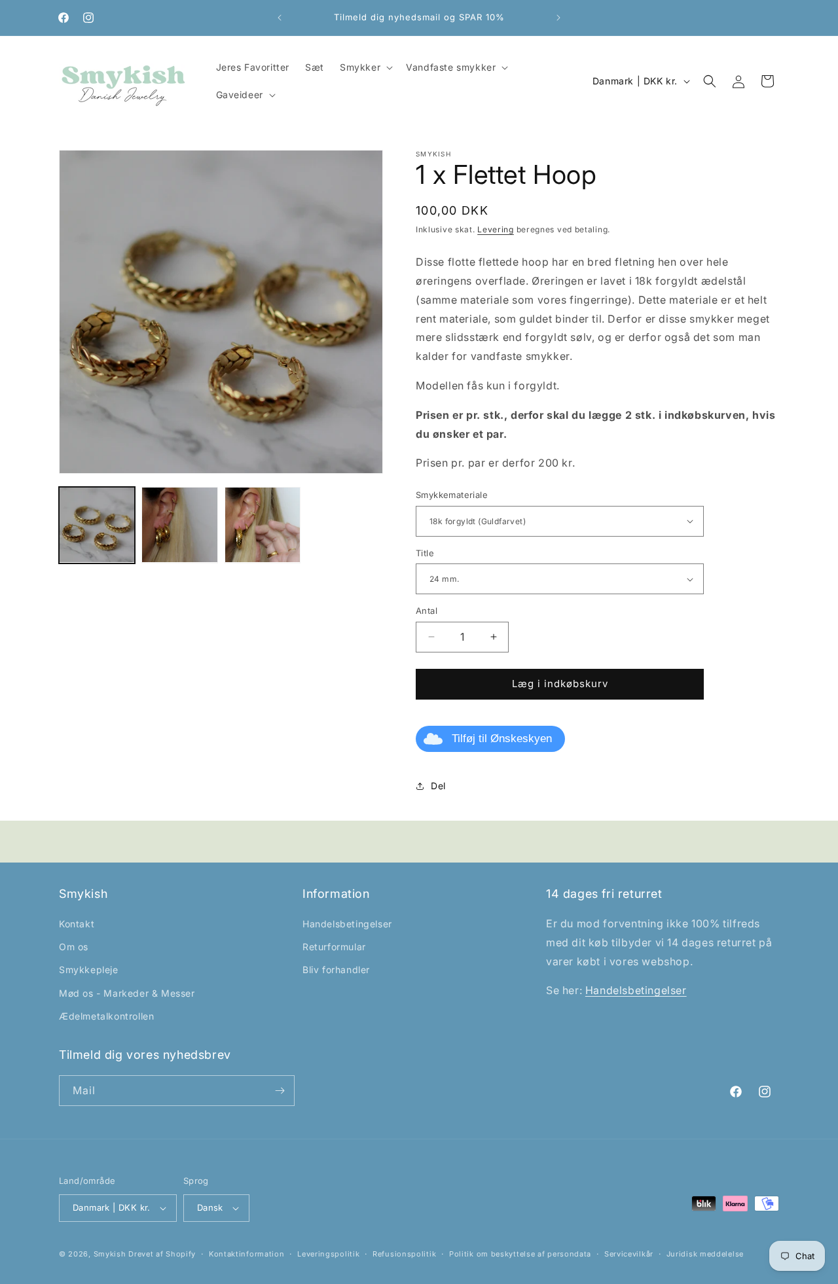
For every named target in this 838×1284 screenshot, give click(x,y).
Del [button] (438, 785)
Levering (495, 229)
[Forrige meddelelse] (279, 17)
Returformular (334, 946)
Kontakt (76, 923)
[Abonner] (279, 1090)
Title (425, 553)
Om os (73, 946)
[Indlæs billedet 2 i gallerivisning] (179, 525)
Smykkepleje (88, 969)
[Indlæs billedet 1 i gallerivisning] (97, 525)
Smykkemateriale (452, 495)
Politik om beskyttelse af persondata (520, 1253)
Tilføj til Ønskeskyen (502, 738)
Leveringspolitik (328, 1253)
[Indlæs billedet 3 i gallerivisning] (263, 525)
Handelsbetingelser (347, 923)
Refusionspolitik (404, 1253)
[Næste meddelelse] (558, 17)
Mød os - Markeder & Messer (127, 993)
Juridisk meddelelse (705, 1253)
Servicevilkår (628, 1253)
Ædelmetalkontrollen (106, 1016)
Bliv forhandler (336, 969)
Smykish (110, 1253)
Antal (426, 610)
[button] (365, 67)
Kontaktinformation (247, 1253)
